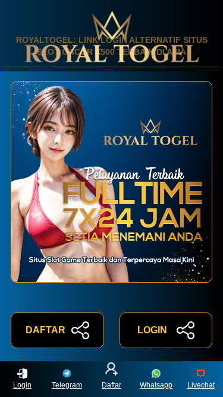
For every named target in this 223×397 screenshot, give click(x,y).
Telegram (67, 385)
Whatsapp (156, 385)
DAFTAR (45, 330)
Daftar (111, 385)
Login (22, 385)
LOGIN (152, 330)
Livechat (201, 385)
